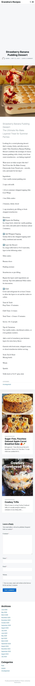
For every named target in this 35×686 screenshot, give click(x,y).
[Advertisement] (17, 27)
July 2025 (4, 630)
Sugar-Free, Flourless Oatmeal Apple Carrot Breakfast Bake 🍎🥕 (15, 441)
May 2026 (4, 612)
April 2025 (4, 638)
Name (5, 558)
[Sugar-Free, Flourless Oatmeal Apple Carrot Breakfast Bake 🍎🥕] (17, 413)
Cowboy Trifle (12, 502)
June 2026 (4, 609)
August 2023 (4, 654)
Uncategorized (7, 384)
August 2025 (4, 628)
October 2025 (5, 622)
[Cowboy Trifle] (17, 477)
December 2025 (5, 617)
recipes (3, 668)
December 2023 (5, 648)
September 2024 (6, 643)
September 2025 (6, 625)
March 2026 (4, 615)
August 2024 (4, 646)
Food (2, 665)
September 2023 (6, 651)
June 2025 (4, 633)
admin (7, 58)
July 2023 (4, 656)
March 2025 (4, 641)
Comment (6, 533)
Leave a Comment (27, 58)
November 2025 (5, 620)
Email (5, 566)
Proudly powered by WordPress (12, 680)
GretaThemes (17, 682)
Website (5, 575)
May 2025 (4, 635)
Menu (33, 2)
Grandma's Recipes (10, 2)
